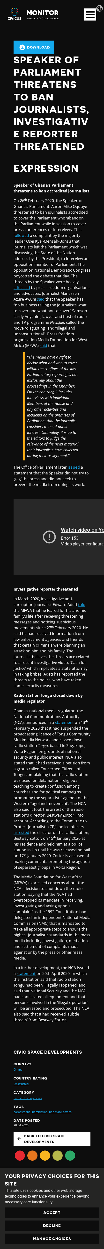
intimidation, (39, 1112)
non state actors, (60, 1112)
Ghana (18, 1069)
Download (38, 47)
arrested (21, 832)
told (81, 604)
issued (74, 467)
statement (64, 722)
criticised (22, 287)
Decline (52, 1226)
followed (21, 235)
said (41, 299)
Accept (51, 1213)
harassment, (22, 1112)
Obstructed (21, 1084)
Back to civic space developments (45, 1138)
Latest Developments (28, 1098)
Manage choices (52, 1239)
